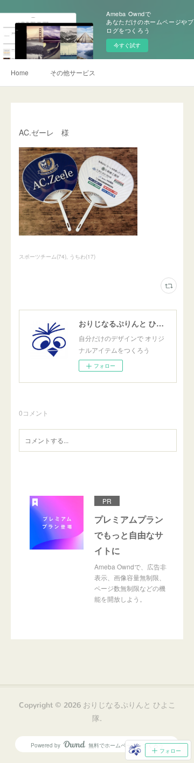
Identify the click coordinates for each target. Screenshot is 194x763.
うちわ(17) (82, 256)
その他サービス (72, 72)
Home (20, 72)
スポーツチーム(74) (42, 256)
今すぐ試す (127, 45)
